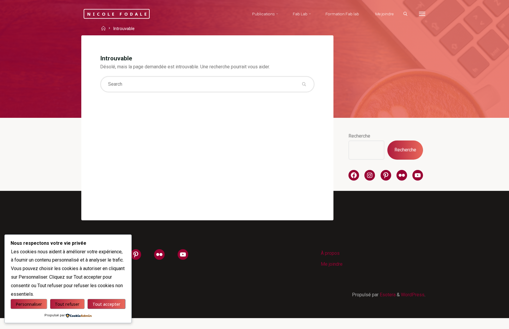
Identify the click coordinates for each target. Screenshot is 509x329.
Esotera (387, 294)
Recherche (359, 136)
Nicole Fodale (118, 13)
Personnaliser (29, 304)
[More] (422, 14)
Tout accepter (106, 304)
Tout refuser (67, 304)
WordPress (412, 294)
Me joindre (332, 264)
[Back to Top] (486, 320)
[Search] (405, 14)
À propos (330, 253)
